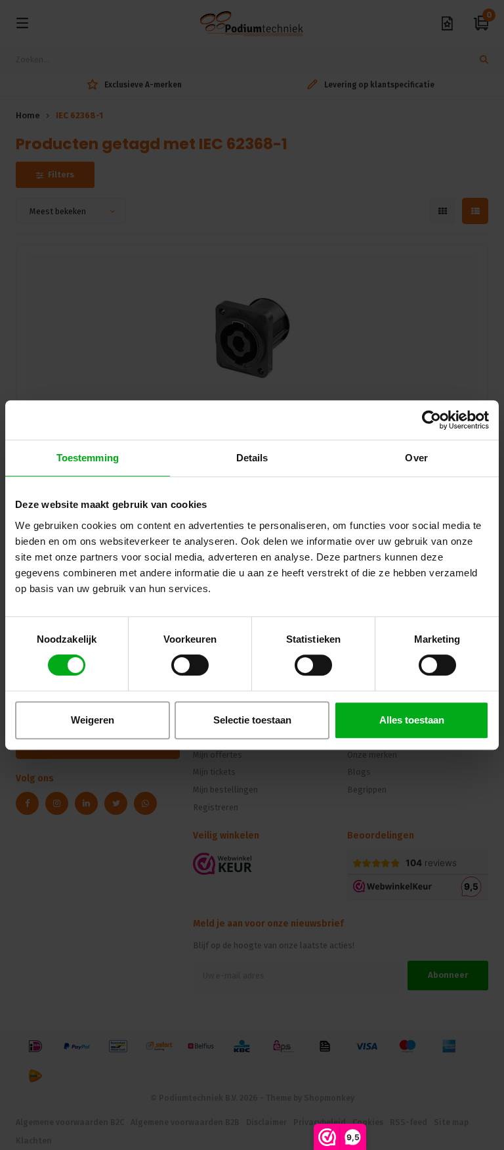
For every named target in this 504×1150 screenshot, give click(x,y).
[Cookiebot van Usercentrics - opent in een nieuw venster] (431, 420)
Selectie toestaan (252, 719)
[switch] (190, 665)
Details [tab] (252, 457)
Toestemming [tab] (87, 457)
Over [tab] (416, 457)
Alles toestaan (411, 719)
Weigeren (92, 719)
